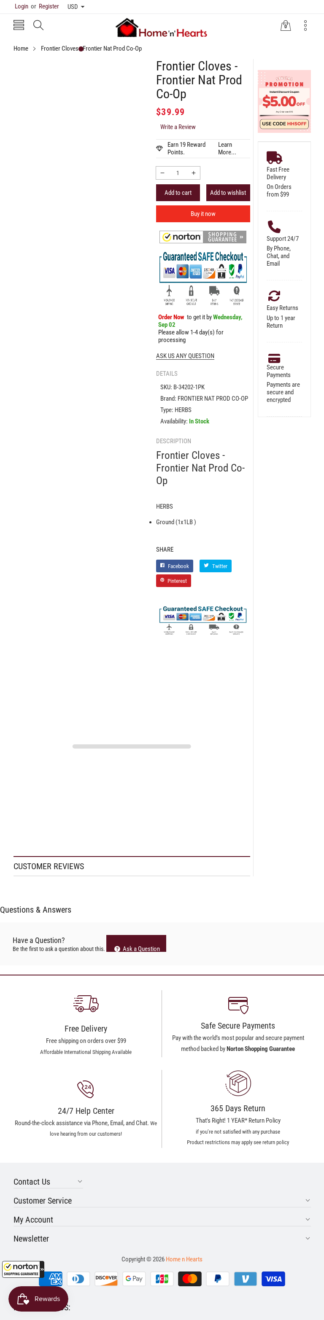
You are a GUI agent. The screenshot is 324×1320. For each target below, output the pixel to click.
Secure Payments (279, 371)
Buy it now (203, 214)
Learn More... (227, 148)
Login (21, 6)
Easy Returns (282, 308)
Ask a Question (141, 948)
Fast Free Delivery (278, 173)
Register (45, 6)
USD (73, 7)
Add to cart (178, 193)
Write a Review (178, 127)
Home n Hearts (184, 1259)
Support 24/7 (283, 238)
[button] (23, 1269)
